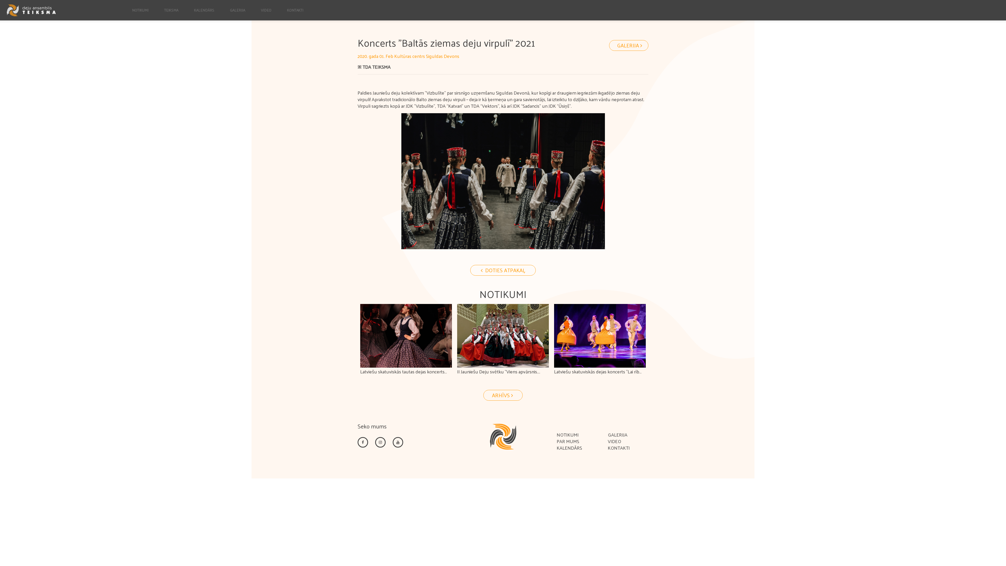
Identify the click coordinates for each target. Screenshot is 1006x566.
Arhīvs (501, 395)
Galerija (237, 10)
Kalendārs (204, 10)
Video (266, 10)
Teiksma (171, 10)
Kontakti (295, 10)
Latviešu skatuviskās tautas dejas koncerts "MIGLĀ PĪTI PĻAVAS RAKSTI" (402, 375)
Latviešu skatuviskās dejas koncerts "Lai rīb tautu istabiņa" (596, 375)
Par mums (568, 441)
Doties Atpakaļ (504, 270)
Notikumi (140, 10)
